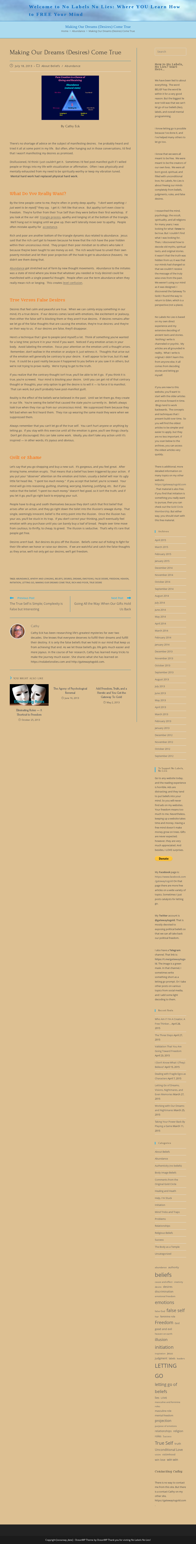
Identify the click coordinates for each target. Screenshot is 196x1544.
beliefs (59, 578)
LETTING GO (28, 582)
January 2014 (162, 644)
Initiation (160, 1205)
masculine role (163, 1411)
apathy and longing (42, 578)
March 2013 (161, 714)
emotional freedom (165, 1296)
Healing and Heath (165, 1191)
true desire (95, 582)
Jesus (170, 1353)
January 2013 (162, 728)
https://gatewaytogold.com (170, 484)
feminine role (167, 1316)
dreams (77, 578)
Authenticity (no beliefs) (168, 1165)
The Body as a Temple (167, 1247)
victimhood (168, 1454)
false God (160, 1311)
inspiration (160, 1353)
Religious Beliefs (164, 1233)
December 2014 (163, 568)
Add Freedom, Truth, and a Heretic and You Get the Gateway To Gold (111, 693)
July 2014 (160, 602)
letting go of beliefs (166, 1388)
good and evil (163, 1329)
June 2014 (160, 609)
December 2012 (163, 735)
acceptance (50, 227)
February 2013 (163, 721)
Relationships (162, 1225)
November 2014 (164, 575)
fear (157, 1316)
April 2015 (160, 540)
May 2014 (160, 616)
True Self (164, 1443)
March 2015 (161, 547)
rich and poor (80, 582)
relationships (163, 1431)
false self (176, 1310)
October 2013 (162, 665)
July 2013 (160, 686)
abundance (22, 578)
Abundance (72, 66)
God (177, 1323)
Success (159, 1239)
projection (163, 1420)
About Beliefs (51, 66)
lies (157, 1398)
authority (173, 1267)
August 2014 (162, 595)
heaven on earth (163, 1333)
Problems (160, 1219)
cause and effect (163, 1282)
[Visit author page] (17, 631)
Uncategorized (163, 1253)
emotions (88, 578)
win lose (160, 1460)
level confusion (72, 283)
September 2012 (164, 756)
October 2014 (162, 581)
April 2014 (160, 623)
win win (172, 1459)
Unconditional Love (169, 1450)
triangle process (50, 217)
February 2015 (163, 554)
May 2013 (160, 700)
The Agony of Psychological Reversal (70, 690)
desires (68, 578)
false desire (101, 578)
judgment (161, 1358)
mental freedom (164, 1415)
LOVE (164, 1398)
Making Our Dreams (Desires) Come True (112, 31)
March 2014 (161, 630)
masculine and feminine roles (167, 1404)
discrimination (164, 1291)
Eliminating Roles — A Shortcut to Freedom (29, 712)
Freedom (114, 578)
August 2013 (162, 679)
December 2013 (163, 651)
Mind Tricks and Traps (167, 1212)
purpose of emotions (166, 1426)
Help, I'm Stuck (163, 1198)
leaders (181, 1358)
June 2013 (160, 693)
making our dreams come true (52, 582)
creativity (178, 1282)
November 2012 (164, 742)
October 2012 (162, 749)
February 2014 (163, 637)
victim (158, 1454)
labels (172, 1358)
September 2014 (164, 589)
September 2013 (164, 672)
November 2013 (164, 658)
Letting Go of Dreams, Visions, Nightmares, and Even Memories (169, 1090)
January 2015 (162, 561)
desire (158, 1287)
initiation (15, 582)
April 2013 (160, 707)
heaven (124, 578)
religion (178, 1431)
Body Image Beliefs (165, 1172)
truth (178, 1443)
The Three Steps (164, 1035)
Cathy (35, 626)
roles (158, 1436)
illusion (161, 1339)
